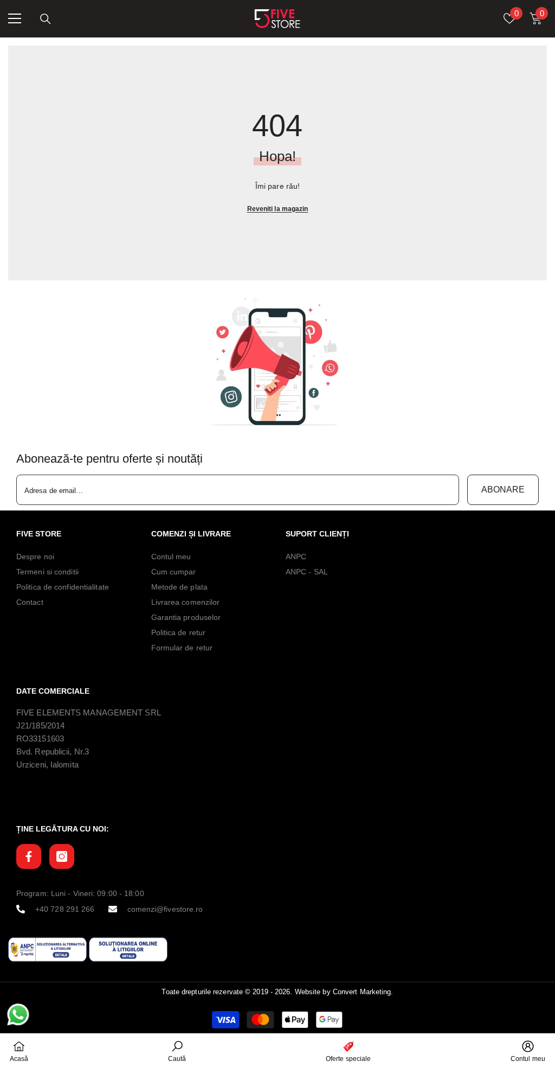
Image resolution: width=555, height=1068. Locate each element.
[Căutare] (45, 18)
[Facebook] (28, 856)
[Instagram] (61, 856)
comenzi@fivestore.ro (165, 909)
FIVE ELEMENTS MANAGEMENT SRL (88, 712)
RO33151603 (40, 738)
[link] (277, 362)
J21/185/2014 (40, 725)
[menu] (14, 18)
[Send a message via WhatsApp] (18, 1014)
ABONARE (503, 489)
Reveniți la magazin (277, 209)
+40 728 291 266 (65, 909)
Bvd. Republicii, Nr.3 (52, 751)
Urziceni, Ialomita (47, 764)
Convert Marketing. (363, 992)
